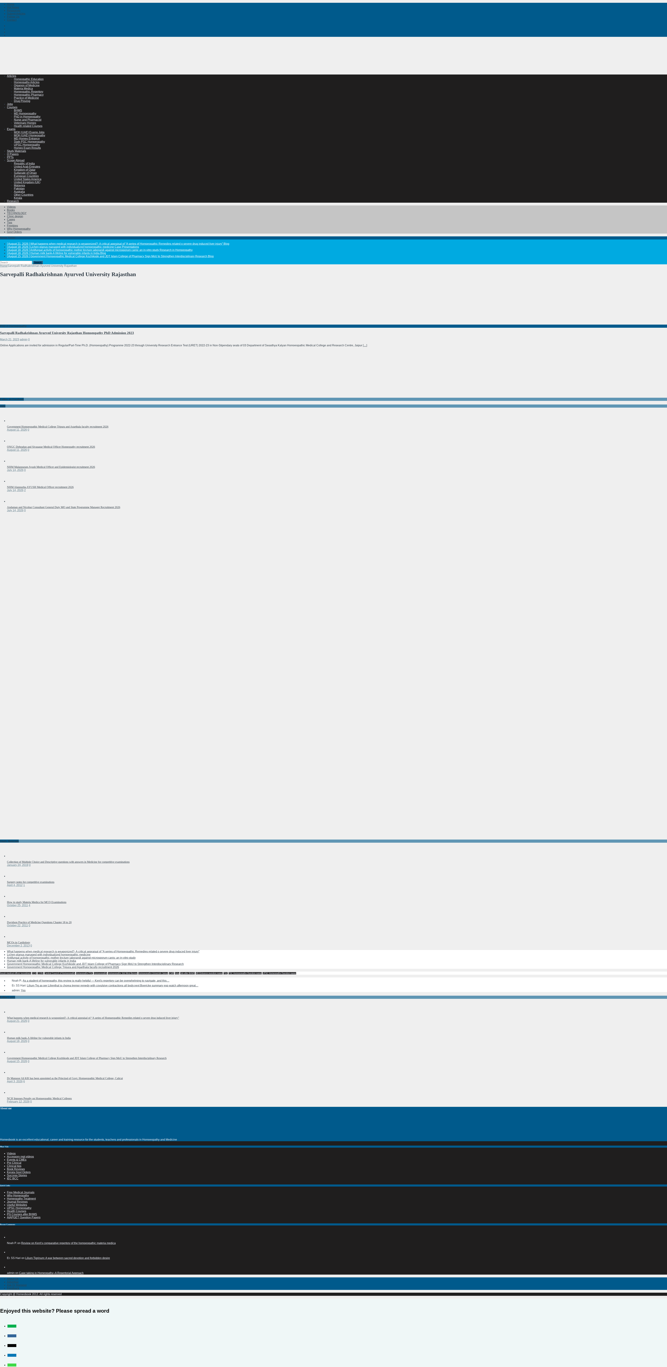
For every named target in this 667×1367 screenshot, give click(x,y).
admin (23, 339)
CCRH (40, 973)
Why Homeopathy (18, 1195)
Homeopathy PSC (84, 973)
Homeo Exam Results (27, 147)
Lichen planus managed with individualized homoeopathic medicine (48, 954)
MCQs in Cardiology (18, 942)
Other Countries (23, 194)
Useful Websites (17, 1204)
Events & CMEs (16, 1159)
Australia (19, 191)
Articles (11, 76)
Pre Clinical (14, 1162)
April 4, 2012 (15, 885)
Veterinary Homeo (25, 122)
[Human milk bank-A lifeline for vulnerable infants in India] (14, 1032)
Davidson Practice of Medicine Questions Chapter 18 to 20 (39, 922)
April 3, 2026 (15, 1081)
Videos (11, 206)
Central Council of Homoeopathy (59, 973)
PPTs (10, 157)
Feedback (13, 1288)
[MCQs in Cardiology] (14, 936)
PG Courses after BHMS (22, 1214)
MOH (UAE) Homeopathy (29, 135)
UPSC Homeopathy (19, 1208)
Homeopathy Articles (26, 82)
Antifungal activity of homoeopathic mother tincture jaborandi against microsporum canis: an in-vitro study (71, 957)
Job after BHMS (187, 973)
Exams (11, 129)
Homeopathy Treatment (21, 1198)
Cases (11, 219)
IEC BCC (12, 1178)
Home (10, 4)
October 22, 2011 (17, 925)
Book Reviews (16, 1169)
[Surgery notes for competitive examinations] (14, 876)
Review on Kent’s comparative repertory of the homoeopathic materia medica (68, 1243)
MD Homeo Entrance (27, 138)
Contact (12, 19)
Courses (12, 107)
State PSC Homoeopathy (29, 141)
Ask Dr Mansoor (17, 1285)
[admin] (11, 1267)
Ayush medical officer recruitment (15, 973)
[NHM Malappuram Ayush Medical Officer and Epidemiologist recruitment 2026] (14, 461)
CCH (34, 973)
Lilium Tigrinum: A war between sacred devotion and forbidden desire (67, 1258)
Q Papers (13, 154)
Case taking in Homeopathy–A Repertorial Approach (51, 1272)
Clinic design (15, 216)
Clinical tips (14, 1165)
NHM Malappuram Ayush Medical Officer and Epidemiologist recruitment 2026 (51, 466)
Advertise (13, 1282)
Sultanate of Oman (25, 172)
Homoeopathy (100, 973)
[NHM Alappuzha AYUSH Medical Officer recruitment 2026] (14, 481)
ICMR (171, 973)
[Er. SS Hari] (11, 1252)
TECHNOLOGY (17, 213)
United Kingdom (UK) (27, 182)
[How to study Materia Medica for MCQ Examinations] (14, 896)
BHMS (18, 110)
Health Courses (16, 1211)
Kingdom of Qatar (24, 169)
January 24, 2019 (17, 865)
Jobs (10, 104)
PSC (225, 973)
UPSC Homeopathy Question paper (279, 973)
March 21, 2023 (9, 339)
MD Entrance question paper (209, 973)
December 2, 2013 (18, 945)
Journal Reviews (17, 1201)
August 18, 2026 (17, 1041)
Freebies (12, 225)
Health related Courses (28, 126)
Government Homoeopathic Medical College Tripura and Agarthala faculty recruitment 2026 (57, 426)
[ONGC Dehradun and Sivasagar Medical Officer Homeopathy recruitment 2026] (14, 440)
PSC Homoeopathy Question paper (245, 973)
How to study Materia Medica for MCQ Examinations (36, 902)
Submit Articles (16, 13)
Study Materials (16, 151)
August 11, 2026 (17, 429)
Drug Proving (22, 101)
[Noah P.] (11, 1237)
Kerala (18, 197)
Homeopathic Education (29, 79)
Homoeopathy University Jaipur (153, 973)
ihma (177, 973)
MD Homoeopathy (25, 113)
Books (11, 210)
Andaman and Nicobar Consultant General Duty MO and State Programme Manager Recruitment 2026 (63, 507)
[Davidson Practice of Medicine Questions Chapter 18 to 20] (14, 916)
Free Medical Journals (20, 1192)
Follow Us (13, 16)
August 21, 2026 (17, 1020)
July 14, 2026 (15, 470)
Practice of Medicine (26, 97)
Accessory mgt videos (20, 1156)
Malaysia (19, 185)
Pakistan (19, 188)
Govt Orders (14, 231)
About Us (12, 1278)
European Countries (26, 176)
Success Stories (17, 1175)
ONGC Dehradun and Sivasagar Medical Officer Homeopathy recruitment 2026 (51, 446)
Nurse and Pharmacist (27, 119)
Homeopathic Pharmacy (29, 94)
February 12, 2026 (18, 1101)
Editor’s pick (7, 997)
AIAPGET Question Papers (23, 1217)
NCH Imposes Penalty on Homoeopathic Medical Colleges (39, 1098)
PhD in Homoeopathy (27, 116)
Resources (13, 10)
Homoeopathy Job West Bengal (123, 973)
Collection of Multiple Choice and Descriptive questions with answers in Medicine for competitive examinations (68, 861)
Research (13, 201)
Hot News (13, 7)
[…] (365, 345)
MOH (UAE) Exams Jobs (29, 132)
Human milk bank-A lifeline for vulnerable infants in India (41, 960)
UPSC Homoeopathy (27, 144)
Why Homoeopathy (19, 228)
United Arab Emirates (27, 166)
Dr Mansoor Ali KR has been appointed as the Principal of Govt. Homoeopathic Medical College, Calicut (65, 1078)
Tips (9, 222)
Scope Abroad (15, 160)
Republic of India (24, 163)
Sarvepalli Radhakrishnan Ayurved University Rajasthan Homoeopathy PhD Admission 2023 (67, 333)
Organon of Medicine (27, 85)
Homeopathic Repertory (28, 91)
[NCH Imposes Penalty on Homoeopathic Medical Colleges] (14, 1092)
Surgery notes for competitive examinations (30, 882)
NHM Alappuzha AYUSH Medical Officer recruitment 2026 (40, 487)
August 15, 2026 (17, 1061)
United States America (27, 179)
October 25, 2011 (17, 905)
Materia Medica (23, 88)
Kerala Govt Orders (19, 1172)
